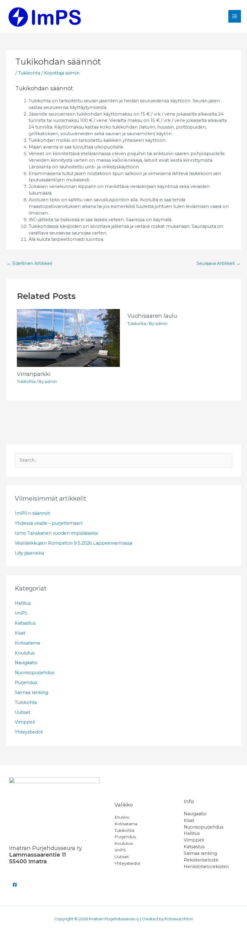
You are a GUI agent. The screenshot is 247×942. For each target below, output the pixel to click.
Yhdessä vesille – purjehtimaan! (49, 523)
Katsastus (25, 623)
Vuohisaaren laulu (152, 315)
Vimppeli (25, 722)
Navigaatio (26, 662)
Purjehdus (26, 682)
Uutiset (22, 712)
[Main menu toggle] (234, 16)
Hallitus (23, 603)
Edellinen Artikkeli (29, 263)
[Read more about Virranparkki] (68, 337)
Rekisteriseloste (201, 860)
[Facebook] (14, 884)
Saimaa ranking (31, 692)
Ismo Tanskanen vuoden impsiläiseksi (56, 533)
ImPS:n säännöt (32, 513)
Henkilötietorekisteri (206, 866)
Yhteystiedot (29, 732)
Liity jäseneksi (29, 553)
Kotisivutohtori (179, 919)
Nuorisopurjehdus (34, 672)
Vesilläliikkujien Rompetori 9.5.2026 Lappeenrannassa (73, 543)
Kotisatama (27, 643)
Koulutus (24, 653)
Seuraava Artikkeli (218, 263)
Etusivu (122, 817)
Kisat (20, 633)
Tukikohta (29, 73)
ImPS (21, 613)
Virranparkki (34, 374)
